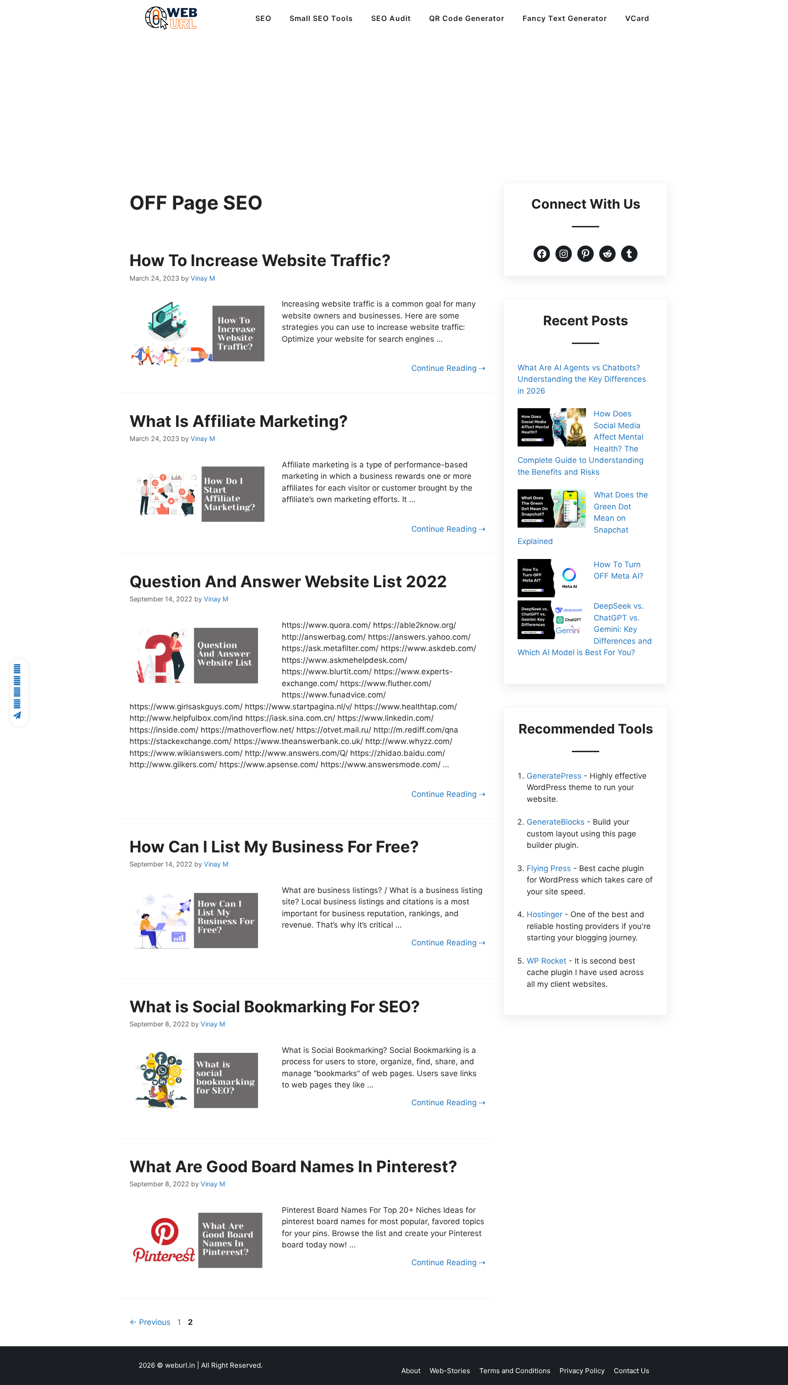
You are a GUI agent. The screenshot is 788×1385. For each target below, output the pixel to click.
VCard (637, 18)
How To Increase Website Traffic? (260, 260)
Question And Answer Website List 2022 (288, 581)
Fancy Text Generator (565, 18)
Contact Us (631, 1370)
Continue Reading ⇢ (448, 368)
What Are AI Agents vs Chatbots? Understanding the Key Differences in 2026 (582, 379)
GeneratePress (554, 775)
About (410, 1370)
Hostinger (544, 914)
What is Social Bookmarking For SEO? (275, 1006)
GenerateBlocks (556, 821)
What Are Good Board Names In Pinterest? (293, 1166)
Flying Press (549, 868)
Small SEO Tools (321, 18)
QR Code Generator (466, 18)
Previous (150, 1322)
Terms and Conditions (514, 1370)
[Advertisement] (394, 105)
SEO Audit (391, 18)
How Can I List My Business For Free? (274, 846)
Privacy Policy (582, 1370)
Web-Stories (450, 1370)
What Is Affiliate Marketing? (239, 421)
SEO (263, 18)
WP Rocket (546, 960)
